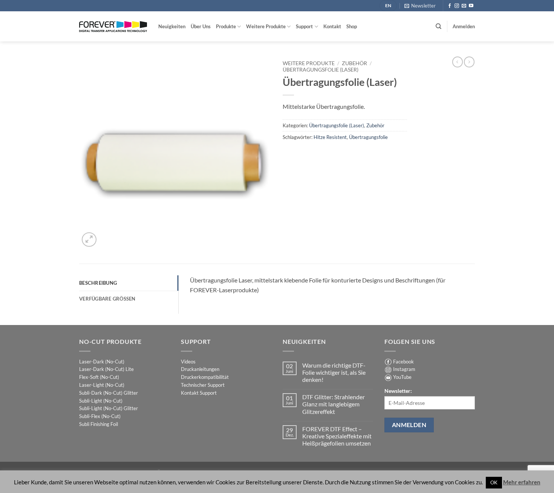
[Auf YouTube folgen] (471, 6)
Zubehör (354, 63)
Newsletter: (398, 391)
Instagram (404, 369)
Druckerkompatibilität (205, 377)
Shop (351, 26)
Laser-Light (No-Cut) (101, 385)
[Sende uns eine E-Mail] (464, 6)
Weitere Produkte (266, 26)
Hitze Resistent (330, 137)
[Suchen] (438, 26)
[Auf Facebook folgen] (449, 6)
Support (304, 26)
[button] (420, 5)
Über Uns (201, 26)
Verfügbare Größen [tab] (107, 299)
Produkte (226, 26)
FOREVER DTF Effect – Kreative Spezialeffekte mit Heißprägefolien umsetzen (337, 436)
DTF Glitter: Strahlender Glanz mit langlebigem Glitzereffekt (333, 404)
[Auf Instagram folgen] (457, 6)
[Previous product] (469, 61)
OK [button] (493, 482)
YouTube (402, 377)
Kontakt (332, 26)
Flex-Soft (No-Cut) (99, 377)
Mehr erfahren (521, 482)
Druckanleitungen (200, 369)
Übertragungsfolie (368, 137)
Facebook (403, 362)
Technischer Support (203, 385)
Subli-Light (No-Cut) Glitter (108, 408)
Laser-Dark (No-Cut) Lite (106, 369)
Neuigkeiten (171, 26)
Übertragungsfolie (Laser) (320, 70)
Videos (188, 362)
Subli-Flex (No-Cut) (100, 416)
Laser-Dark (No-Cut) (101, 362)
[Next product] (457, 61)
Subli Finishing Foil (98, 424)
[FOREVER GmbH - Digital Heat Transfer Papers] (113, 26)
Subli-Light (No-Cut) (100, 401)
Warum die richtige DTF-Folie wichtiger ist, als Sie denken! (334, 372)
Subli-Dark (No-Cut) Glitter (108, 393)
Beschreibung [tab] (98, 283)
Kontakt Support (199, 393)
